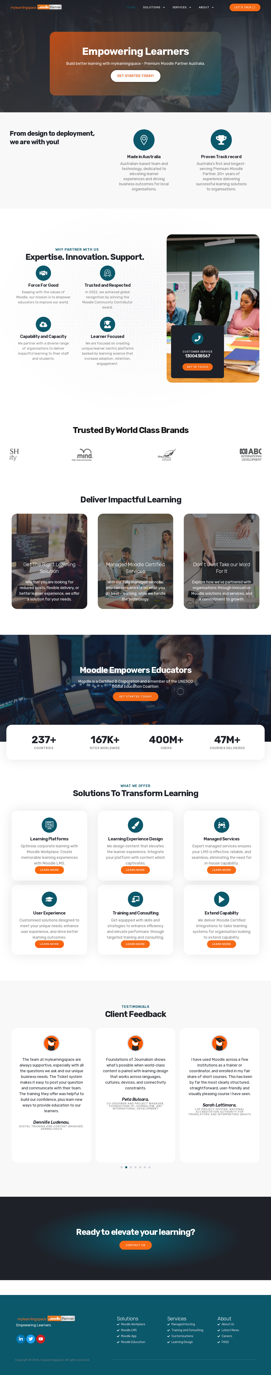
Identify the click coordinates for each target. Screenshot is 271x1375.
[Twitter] (30, 1339)
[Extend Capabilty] (221, 899)
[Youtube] (40, 1339)
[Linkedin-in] (20, 1339)
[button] (121, 1167)
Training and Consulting (136, 913)
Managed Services (222, 838)
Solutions (151, 7)
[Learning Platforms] (49, 825)
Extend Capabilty (222, 913)
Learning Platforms (49, 838)
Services (180, 7)
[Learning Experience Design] (135, 825)
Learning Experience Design (135, 838)
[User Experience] (49, 899)
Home (131, 7)
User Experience (49, 913)
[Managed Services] (221, 825)
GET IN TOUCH (197, 366)
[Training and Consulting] (135, 899)
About (204, 7)
